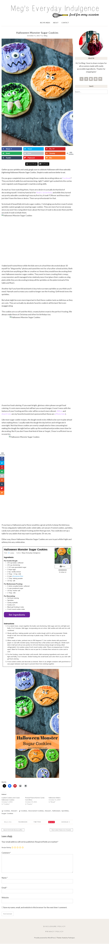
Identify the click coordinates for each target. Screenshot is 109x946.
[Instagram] (100, 79)
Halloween (56, 811)
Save (52, 822)
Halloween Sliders (54, 798)
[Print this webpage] (2, 476)
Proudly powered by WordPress (44, 938)
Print (63, 566)
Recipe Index (45, 23)
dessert (48, 811)
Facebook (66, 178)
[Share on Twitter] (2, 463)
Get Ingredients (17, 614)
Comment (6, 853)
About (55, 23)
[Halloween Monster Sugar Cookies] (37, 145)
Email (4, 887)
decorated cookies (36, 811)
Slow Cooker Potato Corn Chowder (61, 830)
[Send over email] (2, 471)
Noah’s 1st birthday (44, 192)
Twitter (37, 822)
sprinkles (65, 811)
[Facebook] (91, 79)
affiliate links (60, 414)
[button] (59, 570)
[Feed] (81, 79)
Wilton (60, 411)
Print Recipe (44, 164)
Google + (66, 822)
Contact (65, 23)
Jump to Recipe (32, 164)
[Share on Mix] (2, 493)
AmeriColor (6, 414)
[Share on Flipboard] (2, 488)
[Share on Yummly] (2, 480)
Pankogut (71, 938)
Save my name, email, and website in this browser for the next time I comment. (35, 907)
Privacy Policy (54, 931)
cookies (24, 811)
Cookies (7, 811)
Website (5, 897)
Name (5, 878)
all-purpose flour (17, 576)
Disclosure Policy (54, 926)
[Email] (86, 79)
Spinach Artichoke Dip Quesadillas (13, 830)
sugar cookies (7, 813)
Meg (45, 36)
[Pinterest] (96, 79)
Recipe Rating (6, 847)
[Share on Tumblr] (2, 484)
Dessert (14, 811)
